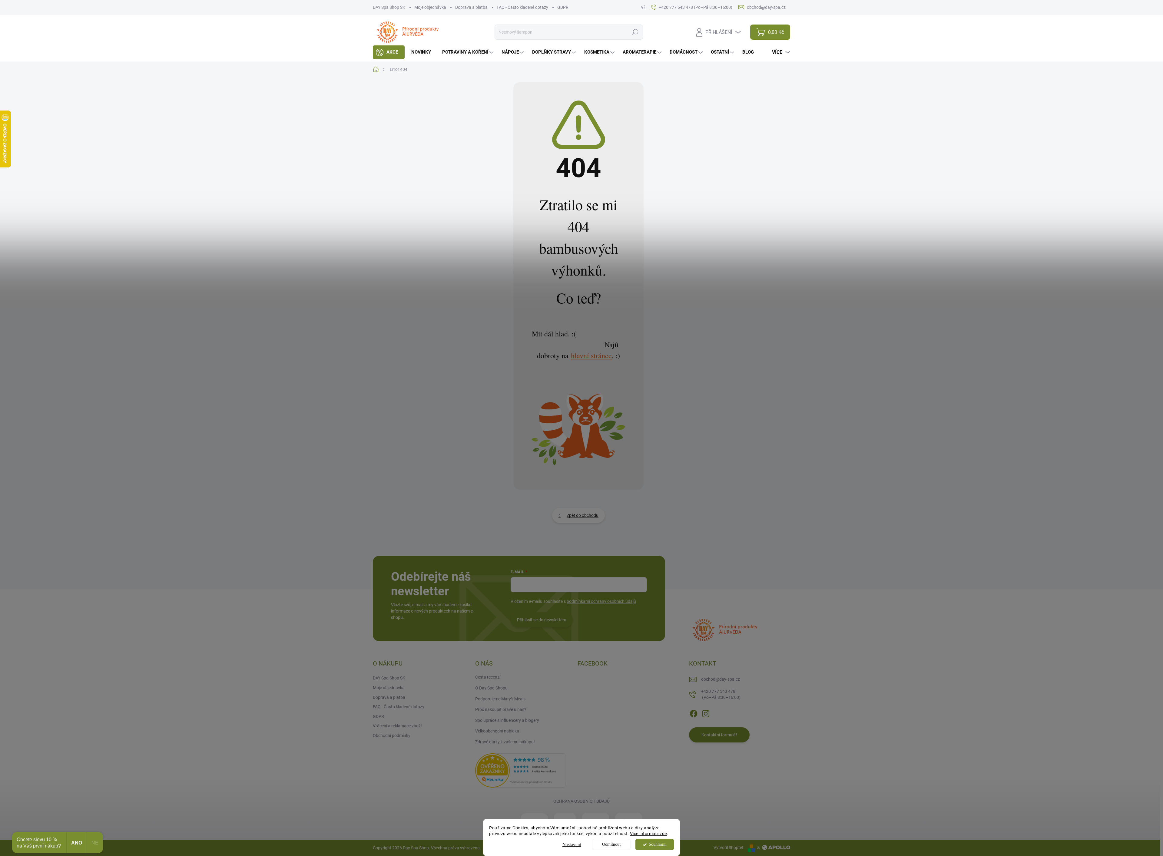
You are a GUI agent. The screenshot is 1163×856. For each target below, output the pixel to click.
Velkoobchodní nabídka (497, 731)
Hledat (635, 32)
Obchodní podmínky (391, 735)
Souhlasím (658, 844)
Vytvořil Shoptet (729, 847)
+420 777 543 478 (721, 694)
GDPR (562, 7)
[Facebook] (693, 712)
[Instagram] (705, 712)
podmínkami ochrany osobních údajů (601, 601)
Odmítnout (611, 844)
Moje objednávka (430, 7)
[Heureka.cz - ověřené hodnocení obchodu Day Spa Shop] (520, 770)
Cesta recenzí (487, 677)
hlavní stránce (591, 355)
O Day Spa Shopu (491, 688)
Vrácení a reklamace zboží (397, 725)
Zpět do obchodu (582, 515)
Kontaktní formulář (719, 734)
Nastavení (571, 844)
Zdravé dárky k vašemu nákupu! (505, 741)
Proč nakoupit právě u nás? (500, 709)
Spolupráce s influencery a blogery (507, 720)
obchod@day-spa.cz (720, 679)
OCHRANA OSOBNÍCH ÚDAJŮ (581, 801)
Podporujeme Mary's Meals (500, 698)
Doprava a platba (471, 7)
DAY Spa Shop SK (389, 7)
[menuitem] (389, 52)
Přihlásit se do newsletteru (541, 619)
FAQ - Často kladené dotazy (522, 7)
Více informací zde (648, 833)
